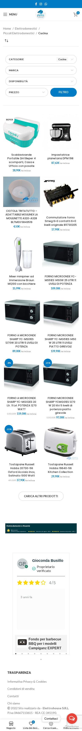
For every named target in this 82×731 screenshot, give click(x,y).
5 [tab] (41, 656)
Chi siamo (13, 703)
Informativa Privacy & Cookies (27, 681)
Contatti (13, 696)
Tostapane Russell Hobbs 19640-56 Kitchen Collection (60, 468)
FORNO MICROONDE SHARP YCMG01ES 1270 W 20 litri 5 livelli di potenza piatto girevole (60, 405)
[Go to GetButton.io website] (72, 726)
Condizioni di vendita (20, 688)
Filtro (63, 92)
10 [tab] (41, 661)
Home (7, 28)
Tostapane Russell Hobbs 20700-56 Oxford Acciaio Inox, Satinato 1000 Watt (21, 470)
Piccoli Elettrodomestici (19, 33)
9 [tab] (66, 656)
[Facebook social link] (36, 4)
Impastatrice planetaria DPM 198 (60, 156)
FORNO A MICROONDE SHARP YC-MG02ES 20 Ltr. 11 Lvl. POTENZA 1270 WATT (22, 403)
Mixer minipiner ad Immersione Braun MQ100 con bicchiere (22, 280)
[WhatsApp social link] (45, 4)
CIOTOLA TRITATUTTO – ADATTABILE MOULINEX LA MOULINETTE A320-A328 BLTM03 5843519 (21, 216)
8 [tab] (60, 656)
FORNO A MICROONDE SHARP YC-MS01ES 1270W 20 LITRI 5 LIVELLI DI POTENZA (21, 341)
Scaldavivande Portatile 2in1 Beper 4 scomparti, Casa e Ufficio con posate (21, 160)
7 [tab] (54, 656)
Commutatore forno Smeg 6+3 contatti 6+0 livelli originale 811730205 (60, 221)
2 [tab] (22, 656)
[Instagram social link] (40, 4)
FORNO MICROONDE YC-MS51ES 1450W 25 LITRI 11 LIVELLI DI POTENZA (60, 280)
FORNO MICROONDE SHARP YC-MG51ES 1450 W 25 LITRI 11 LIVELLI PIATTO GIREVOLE (60, 341)
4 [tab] (35, 656)
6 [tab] (47, 656)
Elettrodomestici (26, 28)
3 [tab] (28, 656)
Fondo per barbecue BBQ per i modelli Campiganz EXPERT (45, 643)
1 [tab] (16, 656)
